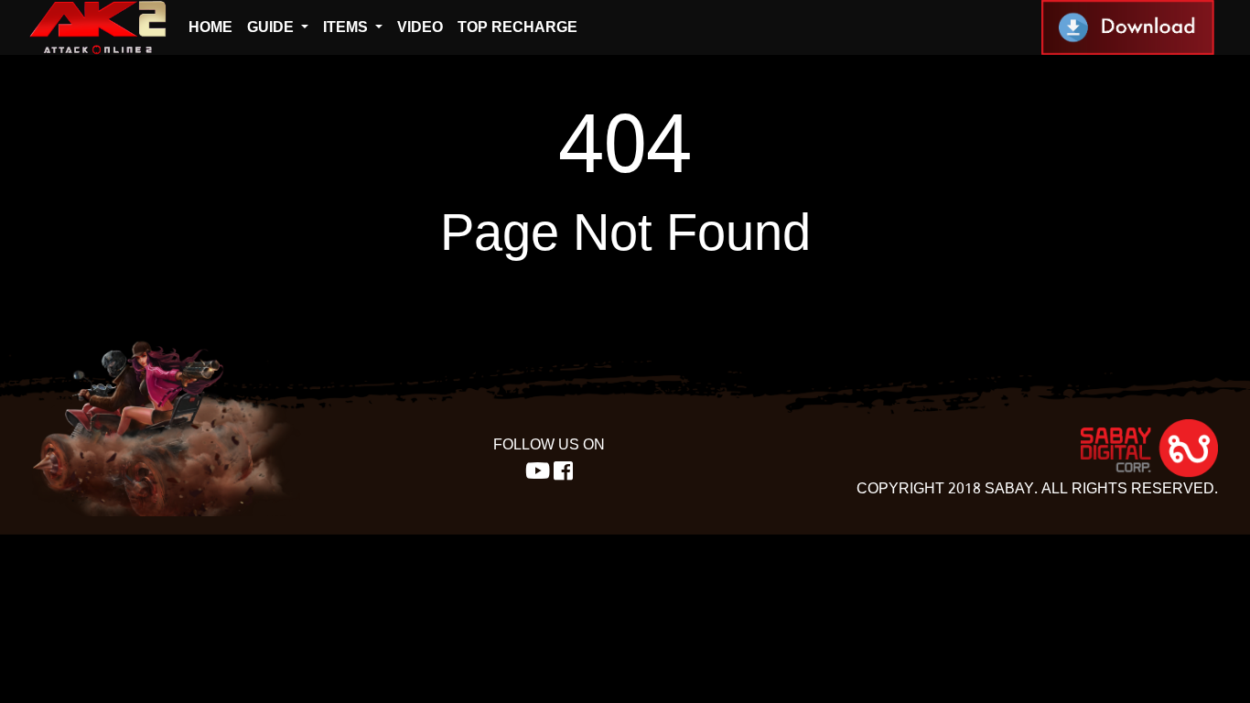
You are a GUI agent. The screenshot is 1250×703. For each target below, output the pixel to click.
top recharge (517, 27)
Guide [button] (272, 27)
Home (210, 27)
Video (420, 27)
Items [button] (347, 27)
